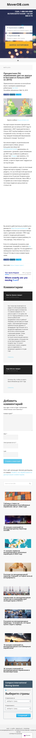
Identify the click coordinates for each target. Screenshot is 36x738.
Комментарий (8, 413)
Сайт (4, 451)
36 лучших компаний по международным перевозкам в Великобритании (16, 670)
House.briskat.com (23, 120)
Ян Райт (15, 88)
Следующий (23, 715)
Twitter (18, 732)
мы (30, 246)
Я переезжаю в (9, 705)
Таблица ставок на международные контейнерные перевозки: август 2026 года (16, 505)
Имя (5, 434)
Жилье (12, 265)
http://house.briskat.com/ (19, 228)
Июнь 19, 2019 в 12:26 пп (12, 297)
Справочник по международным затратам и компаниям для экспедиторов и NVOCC (17, 599)
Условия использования (22, 730)
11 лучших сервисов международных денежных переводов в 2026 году (14, 552)
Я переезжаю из (10, 698)
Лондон (14, 156)
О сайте (12, 728)
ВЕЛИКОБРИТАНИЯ (10, 149)
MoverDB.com (18, 4)
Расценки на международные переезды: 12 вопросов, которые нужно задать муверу (17, 622)
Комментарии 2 (19, 265)
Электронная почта (9, 442)
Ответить (11, 357)
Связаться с (19, 728)
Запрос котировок (19, 45)
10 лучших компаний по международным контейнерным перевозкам (17, 646)
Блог (8, 728)
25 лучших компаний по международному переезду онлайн (15, 528)
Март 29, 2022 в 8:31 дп (12, 370)
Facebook (33, 730)
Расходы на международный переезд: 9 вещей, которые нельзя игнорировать (17, 576)
